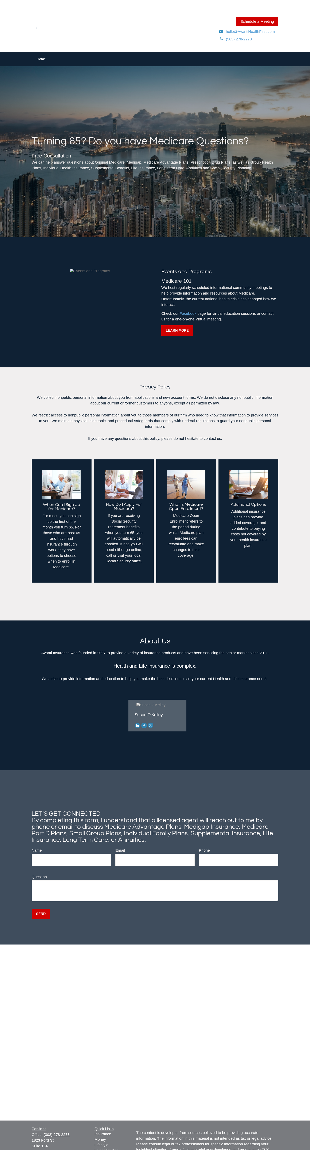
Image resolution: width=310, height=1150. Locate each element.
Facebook (188, 313)
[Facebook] (144, 725)
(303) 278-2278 (57, 1135)
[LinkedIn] (137, 725)
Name (37, 850)
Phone (204, 850)
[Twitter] (150, 725)
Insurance (102, 1134)
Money (100, 1139)
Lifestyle (101, 1145)
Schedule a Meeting (257, 21)
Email (120, 850)
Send (41, 914)
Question (39, 877)
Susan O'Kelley (149, 715)
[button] (41, 59)
